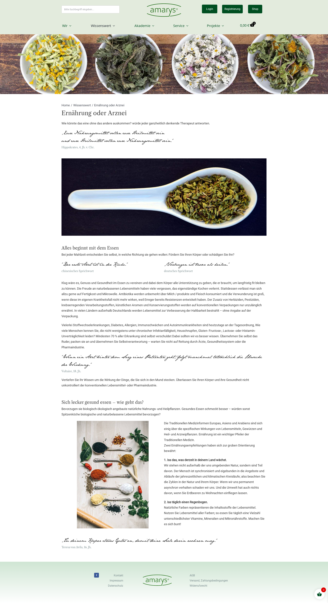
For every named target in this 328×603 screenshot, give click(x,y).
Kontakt (118, 575)
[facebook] (96, 575)
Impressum (116, 580)
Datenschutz (115, 585)
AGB (192, 575)
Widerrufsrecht (198, 585)
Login (209, 9)
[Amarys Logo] (164, 5)
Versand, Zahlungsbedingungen (209, 580)
